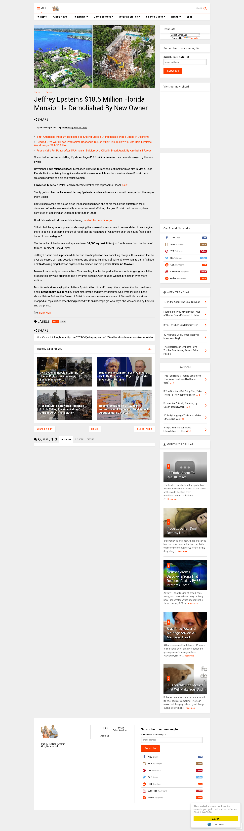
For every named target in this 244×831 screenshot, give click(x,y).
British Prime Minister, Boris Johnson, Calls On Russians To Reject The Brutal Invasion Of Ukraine (123, 376)
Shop (189, 16)
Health (174, 16)
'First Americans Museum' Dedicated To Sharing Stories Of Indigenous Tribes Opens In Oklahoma (93, 136)
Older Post (144, 429)
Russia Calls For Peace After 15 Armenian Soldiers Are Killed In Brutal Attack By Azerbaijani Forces (94, 150)
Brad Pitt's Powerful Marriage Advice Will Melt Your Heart (182, 633)
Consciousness (102, 16)
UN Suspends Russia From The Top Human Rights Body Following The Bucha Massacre (62, 376)
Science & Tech (154, 16)
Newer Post (45, 429)
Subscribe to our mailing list (176, 57)
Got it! (216, 819)
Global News (60, 16)
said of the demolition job (98, 220)
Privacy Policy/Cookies (120, 729)
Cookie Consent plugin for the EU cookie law (215, 824)
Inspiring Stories (128, 16)
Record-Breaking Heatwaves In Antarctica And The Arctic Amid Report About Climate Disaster (123, 409)
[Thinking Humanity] (55, 9)
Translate (193, 38)
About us (104, 736)
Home (43, 16)
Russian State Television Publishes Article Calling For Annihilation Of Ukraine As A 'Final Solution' (62, 409)
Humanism (79, 16)
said (124, 185)
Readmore (172, 499)
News (49, 92)
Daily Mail (45, 312)
